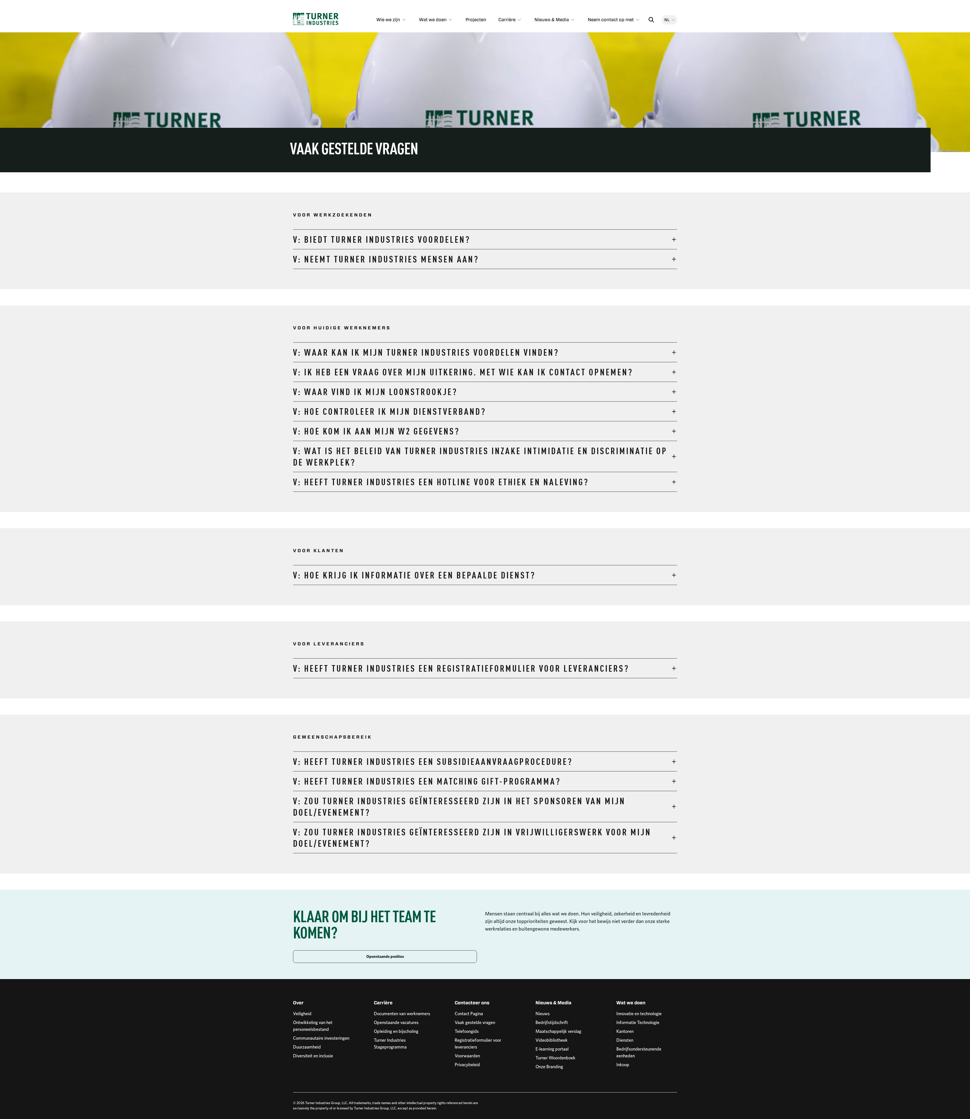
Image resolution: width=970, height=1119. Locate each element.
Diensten (624, 1040)
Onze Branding (549, 1066)
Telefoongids (467, 1031)
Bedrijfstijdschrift (552, 1022)
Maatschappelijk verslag (558, 1031)
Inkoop (622, 1064)
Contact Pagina (469, 1013)
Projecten (476, 19)
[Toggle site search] (651, 19)
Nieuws (543, 1013)
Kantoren (625, 1031)
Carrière (507, 19)
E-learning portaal (552, 1049)
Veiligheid (302, 1013)
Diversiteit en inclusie (313, 1055)
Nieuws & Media (552, 19)
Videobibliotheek (552, 1040)
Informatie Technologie (637, 1022)
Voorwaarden (467, 1055)
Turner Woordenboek (555, 1057)
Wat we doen (433, 19)
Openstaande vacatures (396, 1022)
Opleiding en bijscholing (396, 1031)
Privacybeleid (467, 1064)
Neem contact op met (611, 19)
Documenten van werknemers (402, 1013)
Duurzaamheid (307, 1047)
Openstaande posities (385, 956)
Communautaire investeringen (321, 1038)
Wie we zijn (388, 19)
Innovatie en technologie (639, 1013)
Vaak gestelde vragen (475, 1022)
